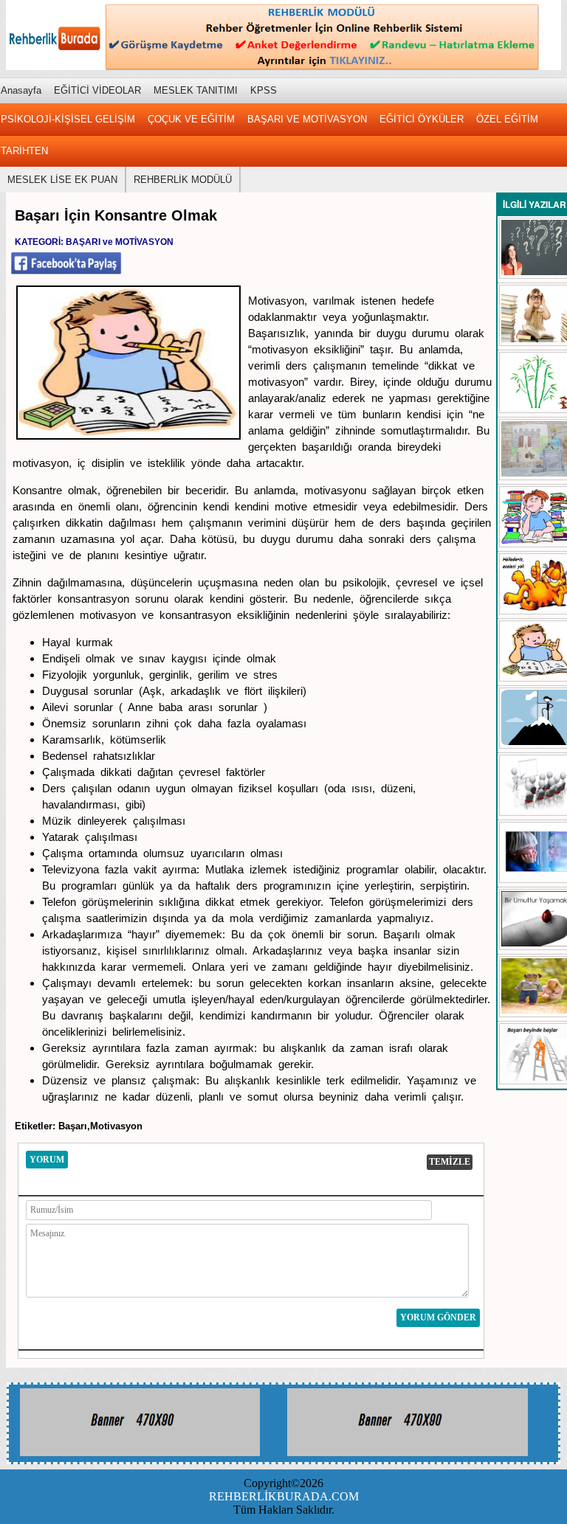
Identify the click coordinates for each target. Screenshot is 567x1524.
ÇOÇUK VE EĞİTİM (191, 119)
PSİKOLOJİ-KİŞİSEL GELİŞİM (68, 119)
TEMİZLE (449, 1162)
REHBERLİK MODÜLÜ (183, 179)
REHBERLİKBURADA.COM (284, 1496)
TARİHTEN (24, 150)
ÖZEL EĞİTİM (507, 119)
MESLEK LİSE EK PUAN (62, 179)
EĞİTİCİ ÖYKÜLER (421, 119)
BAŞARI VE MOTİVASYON (307, 119)
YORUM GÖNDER (438, 1317)
